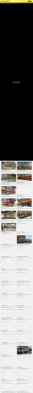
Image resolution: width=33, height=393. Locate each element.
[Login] (31, 3)
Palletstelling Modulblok (19, 207)
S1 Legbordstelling (3, 379)
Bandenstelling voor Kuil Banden (4, 342)
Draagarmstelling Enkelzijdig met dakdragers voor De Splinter (23, 244)
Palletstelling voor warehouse (20, 219)
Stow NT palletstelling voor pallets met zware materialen (22, 256)
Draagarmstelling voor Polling (4, 293)
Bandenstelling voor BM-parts (4, 305)
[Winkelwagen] (31, 1)
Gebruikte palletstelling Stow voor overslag (21, 170)
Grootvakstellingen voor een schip (4, 330)
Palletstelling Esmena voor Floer (4, 219)
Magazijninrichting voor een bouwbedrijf (5, 170)
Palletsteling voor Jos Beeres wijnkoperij (21, 379)
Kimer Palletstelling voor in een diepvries (5, 256)
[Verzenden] (18, 1)
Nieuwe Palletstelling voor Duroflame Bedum (5, 244)
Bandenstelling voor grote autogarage (5, 207)
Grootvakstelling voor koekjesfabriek (20, 305)
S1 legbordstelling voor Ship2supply (20, 342)
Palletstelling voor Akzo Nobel (20, 330)
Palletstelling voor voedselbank (20, 293)
